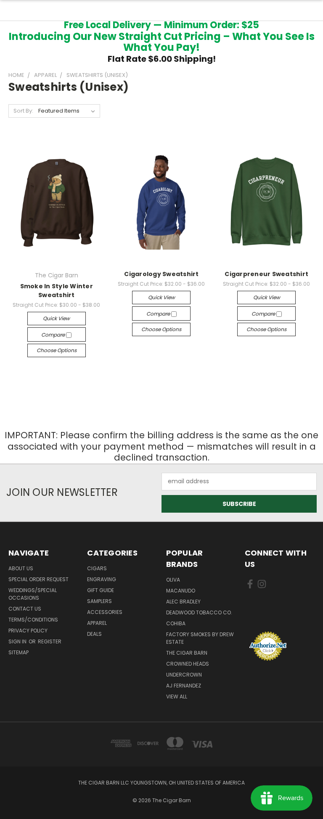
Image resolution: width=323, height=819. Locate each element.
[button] (280, 615)
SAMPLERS (99, 601)
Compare (53, 334)
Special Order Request (38, 579)
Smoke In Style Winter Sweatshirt (56, 290)
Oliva (173, 579)
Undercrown (184, 674)
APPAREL (97, 623)
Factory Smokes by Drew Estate (200, 638)
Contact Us (24, 608)
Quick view (56, 318)
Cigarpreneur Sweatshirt (266, 274)
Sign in (18, 641)
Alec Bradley (183, 601)
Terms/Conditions (33, 619)
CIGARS (97, 568)
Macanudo (180, 590)
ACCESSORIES (104, 612)
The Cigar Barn (186, 652)
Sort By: (23, 111)
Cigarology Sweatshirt (161, 274)
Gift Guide (100, 590)
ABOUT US (20, 568)
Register (49, 641)
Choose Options (57, 350)
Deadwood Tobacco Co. (199, 612)
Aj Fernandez (183, 685)
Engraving (101, 579)
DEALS (94, 633)
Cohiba (175, 623)
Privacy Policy (28, 630)
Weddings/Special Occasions (32, 594)
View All (176, 696)
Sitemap (18, 652)
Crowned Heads (187, 663)
